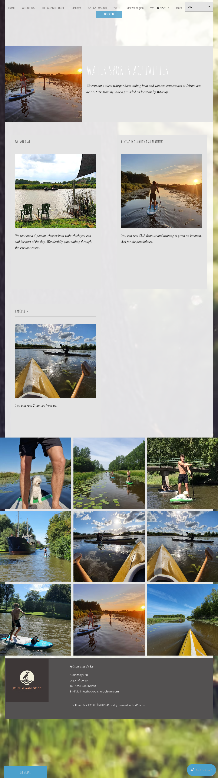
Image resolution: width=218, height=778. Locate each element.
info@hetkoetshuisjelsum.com (99, 691)
